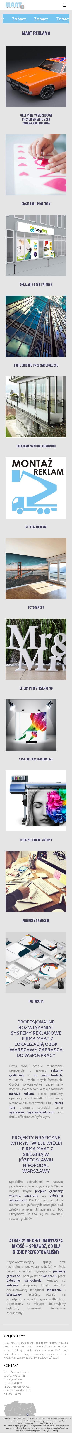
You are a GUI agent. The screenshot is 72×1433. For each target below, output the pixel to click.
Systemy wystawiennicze (36, 759)
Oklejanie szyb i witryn (36, 284)
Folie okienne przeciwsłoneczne (36, 365)
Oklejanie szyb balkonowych (36, 446)
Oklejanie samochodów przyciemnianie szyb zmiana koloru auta (36, 119)
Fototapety (36, 607)
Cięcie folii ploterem (36, 204)
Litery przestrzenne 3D (36, 688)
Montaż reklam (36, 527)
